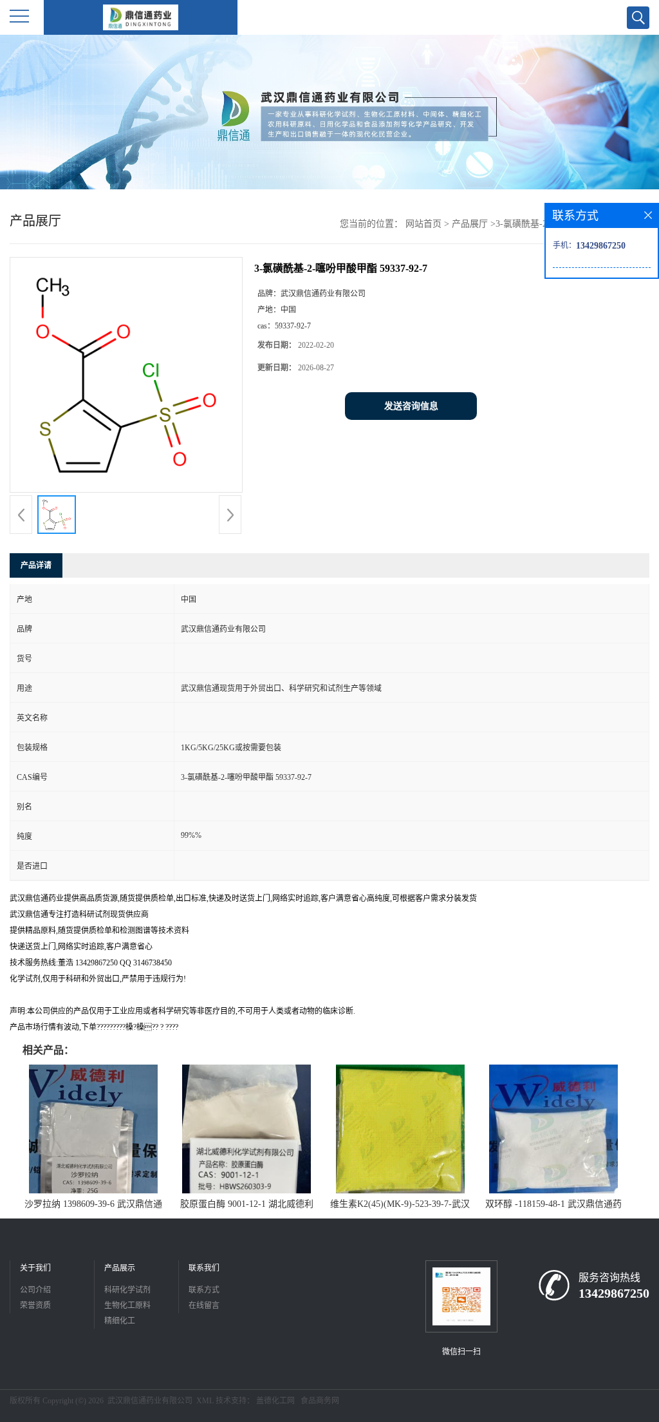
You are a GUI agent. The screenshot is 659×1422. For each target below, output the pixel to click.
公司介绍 (35, 1289)
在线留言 (204, 1305)
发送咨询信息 (411, 406)
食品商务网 (320, 1400)
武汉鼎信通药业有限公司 (149, 1400)
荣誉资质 (35, 1305)
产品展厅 (470, 224)
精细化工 (119, 1320)
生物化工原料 (127, 1305)
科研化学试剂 (127, 1289)
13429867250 (614, 1293)
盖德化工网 (275, 1400)
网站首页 (423, 224)
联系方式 (204, 1289)
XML (205, 1400)
